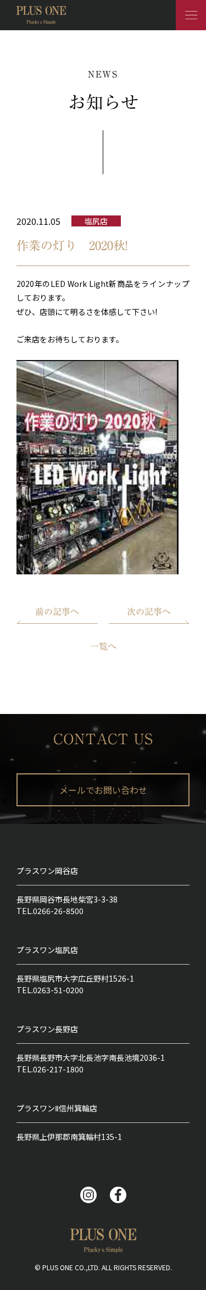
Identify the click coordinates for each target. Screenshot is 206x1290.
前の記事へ (57, 611)
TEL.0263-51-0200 (49, 989)
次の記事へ (149, 611)
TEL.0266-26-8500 (49, 910)
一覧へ (103, 646)
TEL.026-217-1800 (49, 1069)
